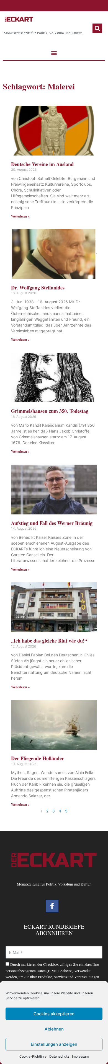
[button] (97, 28)
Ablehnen (54, 1029)
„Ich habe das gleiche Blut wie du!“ (49, 640)
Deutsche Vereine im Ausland (42, 164)
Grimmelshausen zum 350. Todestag (49, 411)
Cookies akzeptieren (54, 1013)
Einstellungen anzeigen (54, 1044)
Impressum (80, 1056)
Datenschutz (59, 1056)
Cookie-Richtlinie (33, 1056)
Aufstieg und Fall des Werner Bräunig (51, 523)
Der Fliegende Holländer (37, 758)
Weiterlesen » (20, 216)
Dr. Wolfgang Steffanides (38, 287)
